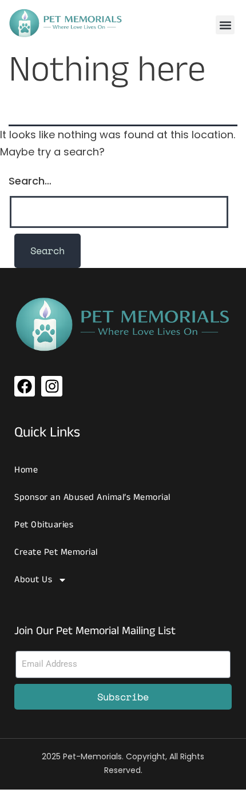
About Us (33, 579)
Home (26, 469)
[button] (225, 24)
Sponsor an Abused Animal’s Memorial (92, 497)
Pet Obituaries (43, 524)
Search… (30, 181)
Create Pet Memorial (56, 552)
